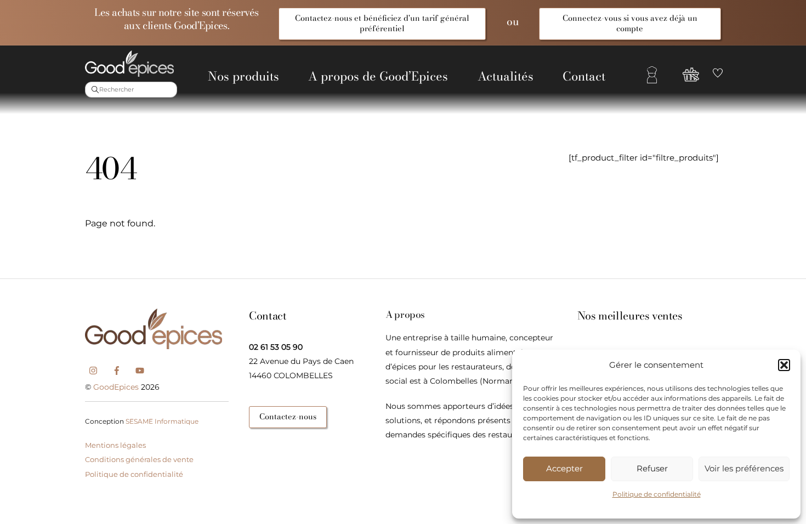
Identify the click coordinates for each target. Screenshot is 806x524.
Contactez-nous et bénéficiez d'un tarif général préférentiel (382, 23)
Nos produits (243, 76)
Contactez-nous (287, 417)
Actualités (505, 76)
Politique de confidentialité (656, 494)
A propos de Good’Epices (378, 76)
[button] (784, 365)
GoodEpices (116, 387)
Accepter (564, 468)
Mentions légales (115, 445)
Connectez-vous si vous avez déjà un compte (630, 23)
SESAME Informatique (162, 421)
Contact (584, 76)
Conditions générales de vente (139, 459)
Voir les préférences (744, 468)
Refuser (652, 468)
